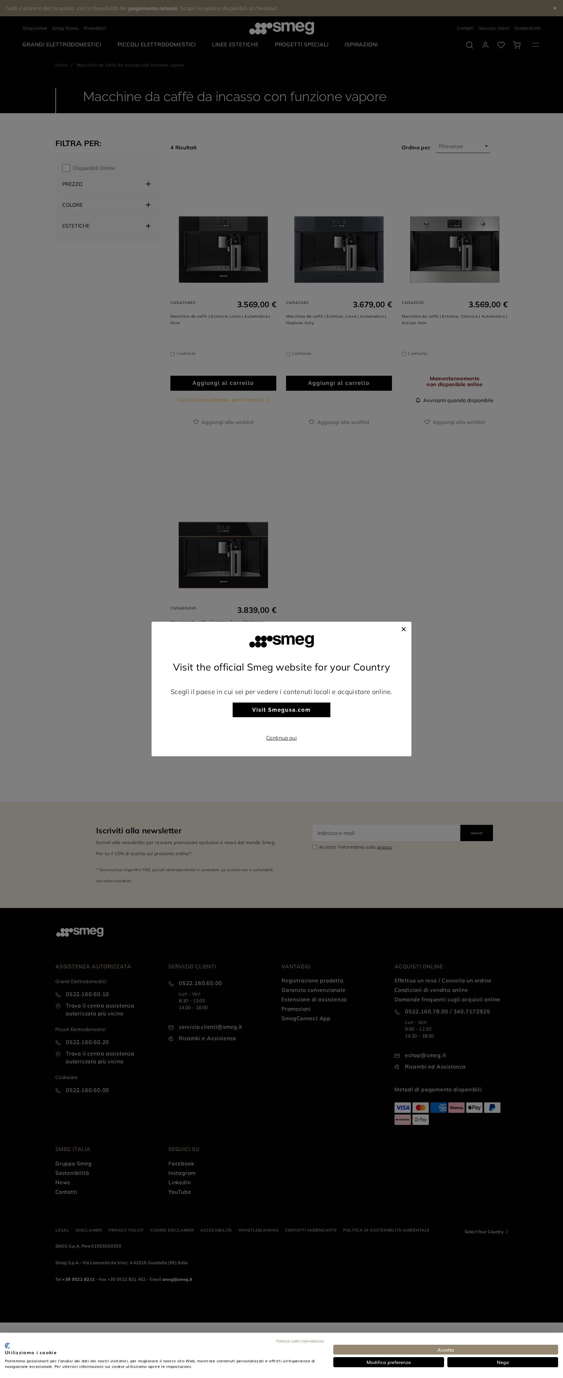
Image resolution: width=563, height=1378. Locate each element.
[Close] (403, 628)
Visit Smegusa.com (281, 710)
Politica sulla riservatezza (300, 1341)
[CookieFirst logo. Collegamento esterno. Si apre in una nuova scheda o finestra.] (7, 1346)
